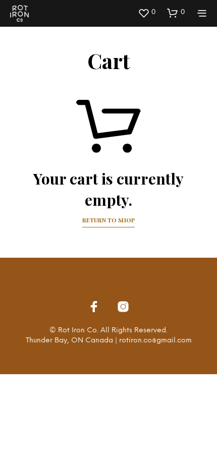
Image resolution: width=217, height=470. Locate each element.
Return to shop (108, 220)
